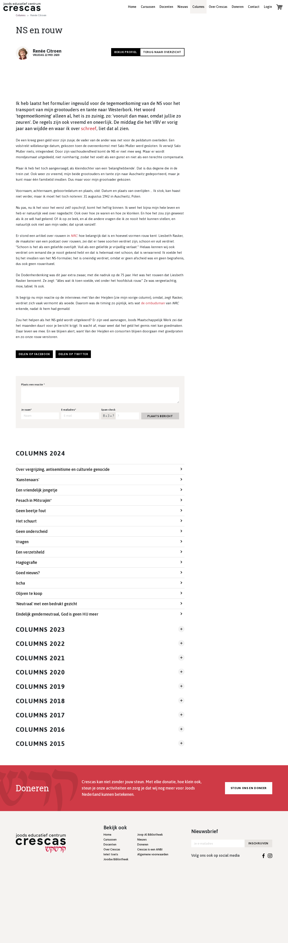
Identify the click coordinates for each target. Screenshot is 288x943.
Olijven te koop (29, 593)
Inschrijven (258, 843)
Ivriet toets (111, 854)
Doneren (237, 7)
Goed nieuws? (28, 572)
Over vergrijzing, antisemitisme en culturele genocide (63, 469)
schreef (89, 128)
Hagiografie (26, 562)
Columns (198, 7)
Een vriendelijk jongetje (36, 490)
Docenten (166, 7)
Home (132, 7)
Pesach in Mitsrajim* (34, 500)
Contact (253, 7)
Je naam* (26, 409)
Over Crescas (218, 7)
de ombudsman (153, 303)
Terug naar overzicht (162, 52)
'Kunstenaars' (27, 479)
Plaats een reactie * (33, 384)
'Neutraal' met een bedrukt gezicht (46, 603)
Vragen (22, 541)
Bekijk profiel (125, 52)
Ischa (20, 583)
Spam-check (108, 409)
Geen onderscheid (31, 531)
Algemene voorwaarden (152, 854)
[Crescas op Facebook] (263, 855)
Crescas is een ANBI (149, 849)
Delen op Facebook (34, 354)
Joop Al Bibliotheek (150, 834)
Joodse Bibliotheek (116, 859)
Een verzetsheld (30, 552)
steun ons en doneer (249, 788)
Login (268, 7)
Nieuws (183, 7)
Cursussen (148, 7)
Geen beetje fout (31, 510)
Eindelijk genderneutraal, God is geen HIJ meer (57, 614)
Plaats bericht (160, 416)
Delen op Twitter (73, 354)
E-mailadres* (68, 409)
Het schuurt (26, 521)
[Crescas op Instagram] (270, 855)
